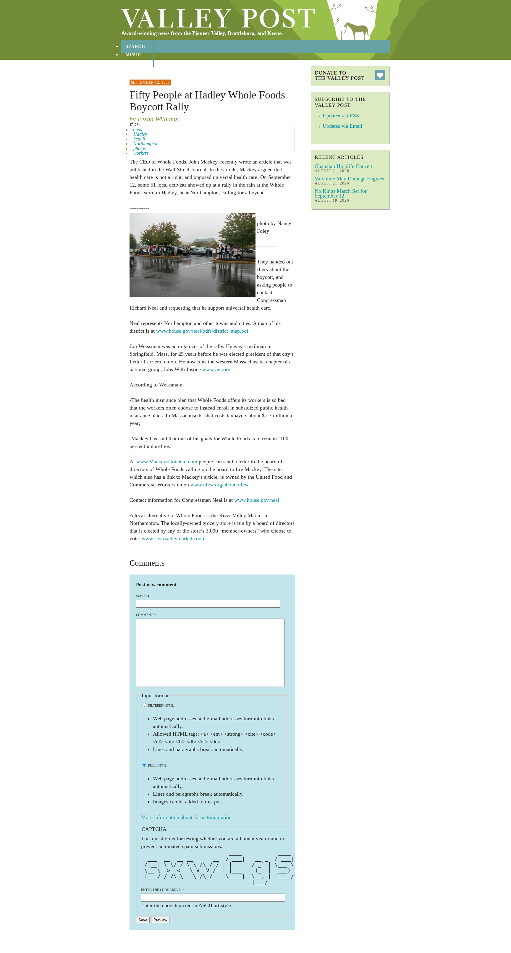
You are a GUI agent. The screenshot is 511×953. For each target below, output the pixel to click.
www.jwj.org (216, 369)
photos (139, 148)
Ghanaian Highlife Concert (344, 166)
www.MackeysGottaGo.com (166, 462)
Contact (137, 71)
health (139, 138)
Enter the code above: (162, 889)
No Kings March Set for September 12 (341, 193)
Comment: (146, 615)
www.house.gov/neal (256, 500)
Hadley (140, 134)
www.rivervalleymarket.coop (173, 538)
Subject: (143, 596)
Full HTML (157, 765)
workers (140, 153)
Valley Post (218, 18)
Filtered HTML (160, 705)
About (134, 63)
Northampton (146, 143)
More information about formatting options (187, 817)
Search (135, 46)
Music (133, 55)
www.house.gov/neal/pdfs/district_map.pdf (202, 331)
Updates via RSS (341, 116)
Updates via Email (342, 126)
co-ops (136, 129)
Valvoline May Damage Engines (349, 179)
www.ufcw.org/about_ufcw (219, 485)
